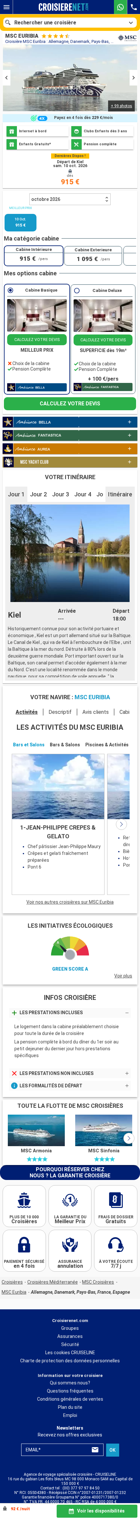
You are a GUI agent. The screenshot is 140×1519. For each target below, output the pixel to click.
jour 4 (82, 494)
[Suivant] (121, 824)
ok (112, 1450)
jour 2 (38, 494)
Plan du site (70, 1407)
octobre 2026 (45, 199)
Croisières (12, 1282)
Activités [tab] (27, 712)
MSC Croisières (98, 1282)
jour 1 (16, 494)
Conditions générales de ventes (70, 1399)
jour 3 (60, 494)
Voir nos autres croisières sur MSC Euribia (70, 902)
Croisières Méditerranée (52, 1282)
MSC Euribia (14, 1292)
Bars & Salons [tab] (65, 744)
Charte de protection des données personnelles (70, 1360)
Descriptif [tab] (60, 712)
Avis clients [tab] (95, 712)
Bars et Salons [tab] (29, 744)
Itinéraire (120, 494)
